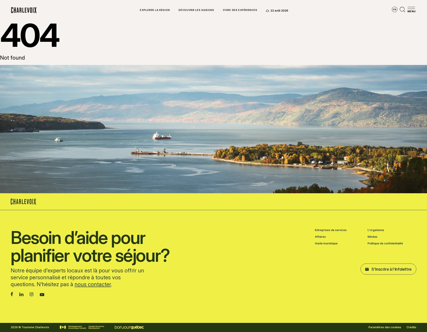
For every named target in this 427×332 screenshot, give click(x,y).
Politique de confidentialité (385, 243)
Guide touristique (326, 243)
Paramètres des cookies (385, 327)
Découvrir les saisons (196, 10)
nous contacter (93, 284)
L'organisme (376, 230)
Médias (372, 236)
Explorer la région (155, 10)
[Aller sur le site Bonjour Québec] (129, 327)
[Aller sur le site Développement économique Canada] (82, 327)
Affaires (320, 236)
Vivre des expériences (240, 10)
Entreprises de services (331, 230)
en (394, 9)
